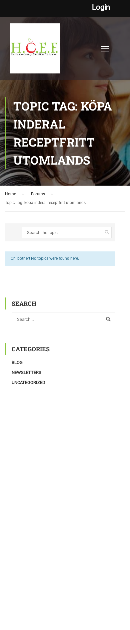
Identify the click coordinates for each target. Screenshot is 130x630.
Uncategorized (28, 382)
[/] (35, 51)
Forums (38, 194)
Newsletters (26, 372)
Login (101, 7)
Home (10, 194)
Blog (17, 362)
